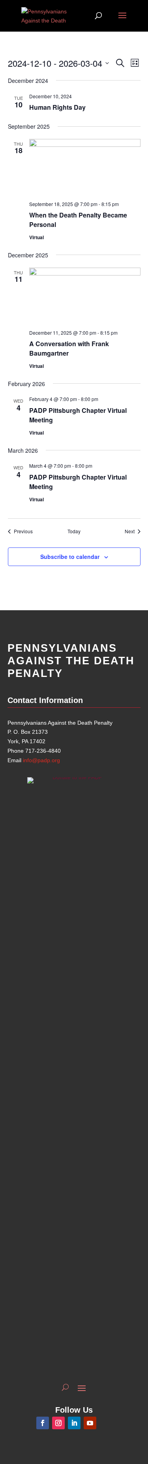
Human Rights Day (57, 107)
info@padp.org (41, 760)
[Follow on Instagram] (58, 1423)
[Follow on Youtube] (90, 1423)
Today (74, 531)
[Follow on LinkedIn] (74, 1423)
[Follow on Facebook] (42, 1423)
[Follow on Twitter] (105, 1423)
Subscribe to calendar (69, 556)
